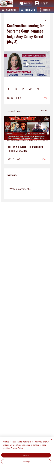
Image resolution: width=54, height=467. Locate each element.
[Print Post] (37, 88)
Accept (26, 455)
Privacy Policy (16, 447)
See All (44, 110)
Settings (26, 461)
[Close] (49, 441)
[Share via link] (30, 88)
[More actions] (45, 20)
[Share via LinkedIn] (23, 88)
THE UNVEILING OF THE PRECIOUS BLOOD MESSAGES (25, 149)
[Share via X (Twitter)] (15, 88)
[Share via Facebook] (8, 88)
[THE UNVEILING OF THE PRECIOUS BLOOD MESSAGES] (27, 129)
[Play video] (27, 64)
